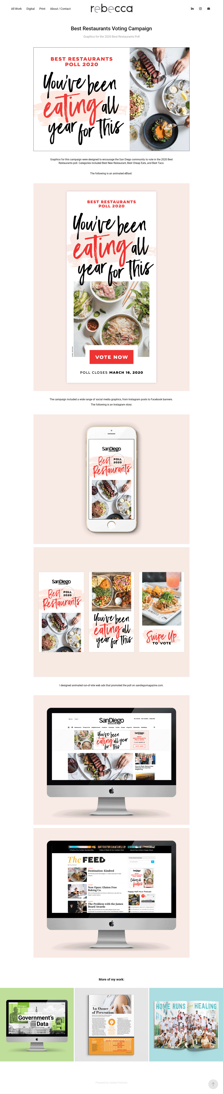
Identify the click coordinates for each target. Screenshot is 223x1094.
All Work (16, 9)
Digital (30, 9)
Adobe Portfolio (118, 1082)
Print (42, 9)
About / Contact (60, 9)
